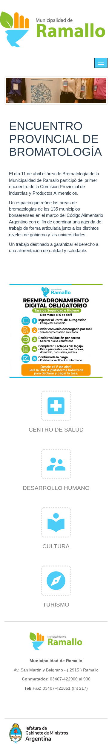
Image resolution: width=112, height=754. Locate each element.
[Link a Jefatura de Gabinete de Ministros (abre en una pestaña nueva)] (39, 733)
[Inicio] (53, 29)
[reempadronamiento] (56, 331)
